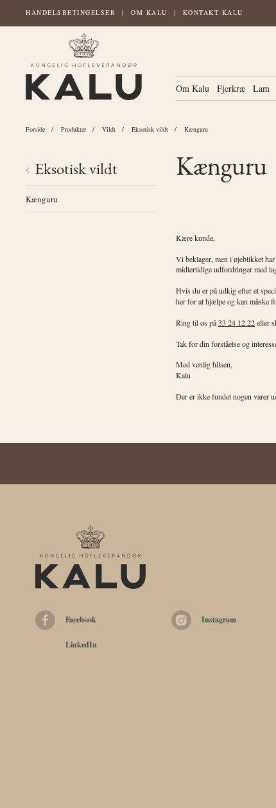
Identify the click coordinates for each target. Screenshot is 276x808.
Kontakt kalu (213, 12)
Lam (261, 88)
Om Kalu (149, 12)
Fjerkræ (231, 88)
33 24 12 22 (236, 322)
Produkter (73, 129)
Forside (35, 129)
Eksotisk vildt (150, 129)
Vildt (109, 129)
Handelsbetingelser (71, 12)
